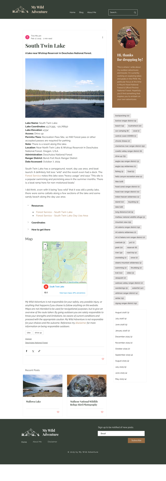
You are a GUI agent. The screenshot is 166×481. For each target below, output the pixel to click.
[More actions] (102, 37)
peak (119, 247)
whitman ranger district (127, 293)
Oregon (28, 339)
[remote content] (64, 268)
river (119, 252)
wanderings (122, 288)
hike (120, 181)
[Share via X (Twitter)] (33, 351)
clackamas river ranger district (130, 146)
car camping (122, 131)
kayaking (134, 202)
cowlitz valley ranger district (129, 151)
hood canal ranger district (128, 186)
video (131, 273)
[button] (64, 205)
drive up (38, 333)
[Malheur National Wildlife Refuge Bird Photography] (86, 386)
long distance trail (125, 212)
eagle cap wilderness (126, 166)
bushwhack (135, 126)
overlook (121, 242)
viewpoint (121, 278)
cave (137, 131)
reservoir (133, 247)
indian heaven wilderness (128, 197)
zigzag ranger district (126, 303)
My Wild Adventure (39, 9)
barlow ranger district (126, 121)
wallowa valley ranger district (129, 283)
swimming (121, 268)
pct (132, 242)
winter (120, 298)
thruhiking (137, 268)
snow (135, 257)
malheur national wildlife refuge (130, 217)
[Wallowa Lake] (42, 386)
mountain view (124, 222)
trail (119, 273)
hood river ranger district (128, 192)
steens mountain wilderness (129, 263)
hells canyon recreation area (129, 176)
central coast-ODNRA (126, 136)
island (120, 202)
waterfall (138, 288)
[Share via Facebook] (26, 351)
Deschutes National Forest (36, 343)
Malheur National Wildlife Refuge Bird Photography (84, 403)
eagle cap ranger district (127, 161)
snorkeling (121, 257)
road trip (132, 252)
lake (28, 333)
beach (120, 126)
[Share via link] (39, 351)
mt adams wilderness (126, 232)
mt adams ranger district (128, 227)
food (132, 171)
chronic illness (123, 141)
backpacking (123, 115)
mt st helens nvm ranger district (131, 237)
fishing (120, 171)
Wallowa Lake (33, 401)
